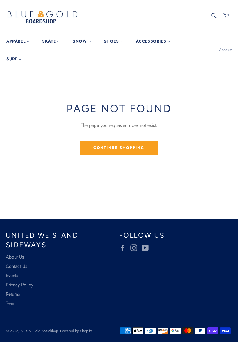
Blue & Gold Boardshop (39, 331)
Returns (13, 294)
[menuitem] (18, 41)
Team (10, 303)
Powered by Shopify (76, 331)
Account (225, 49)
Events (12, 275)
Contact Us (16, 266)
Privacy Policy (19, 284)
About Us (15, 257)
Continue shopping (118, 147)
